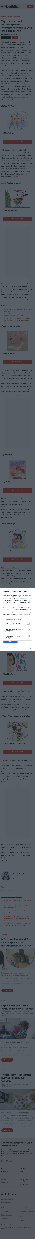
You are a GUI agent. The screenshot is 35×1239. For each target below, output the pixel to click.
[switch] (28, 624)
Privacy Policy (27, 648)
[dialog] (17, 619)
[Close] (31, 591)
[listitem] (17, 620)
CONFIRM (10, 642)
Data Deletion (8, 648)
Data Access (17, 648)
